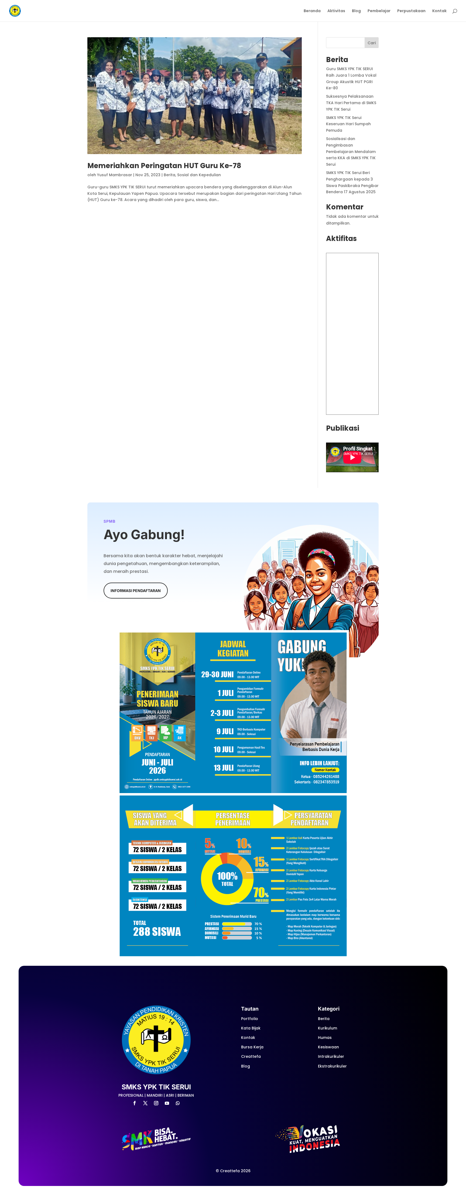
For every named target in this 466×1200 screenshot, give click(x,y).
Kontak (439, 11)
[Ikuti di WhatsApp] (177, 1103)
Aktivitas (336, 11)
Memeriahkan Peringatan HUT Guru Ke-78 (164, 166)
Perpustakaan (411, 11)
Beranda (312, 11)
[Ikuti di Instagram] (156, 1103)
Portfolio (249, 1018)
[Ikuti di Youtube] (167, 1103)
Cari (372, 43)
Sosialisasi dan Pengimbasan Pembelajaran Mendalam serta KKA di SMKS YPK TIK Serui (351, 151)
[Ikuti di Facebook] (134, 1103)
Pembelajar (379, 11)
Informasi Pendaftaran (136, 590)
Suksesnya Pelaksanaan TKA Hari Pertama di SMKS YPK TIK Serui (351, 103)
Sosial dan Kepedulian (199, 175)
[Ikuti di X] (145, 1103)
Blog (356, 11)
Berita (169, 175)
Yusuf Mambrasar (114, 175)
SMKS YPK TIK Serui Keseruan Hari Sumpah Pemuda (348, 124)
